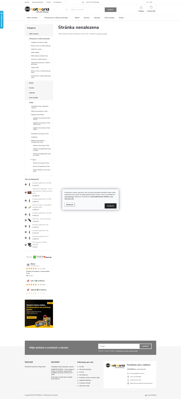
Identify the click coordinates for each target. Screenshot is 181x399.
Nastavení (69, 205)
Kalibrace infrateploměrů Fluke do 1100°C (42, 154)
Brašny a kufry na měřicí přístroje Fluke (40, 71)
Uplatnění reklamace (85, 380)
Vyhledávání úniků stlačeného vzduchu (62, 367)
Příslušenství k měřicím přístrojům (39, 39)
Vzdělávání (34, 137)
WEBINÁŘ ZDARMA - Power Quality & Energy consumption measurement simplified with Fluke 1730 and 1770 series (62, 371)
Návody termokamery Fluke (41, 163)
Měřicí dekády (35, 52)
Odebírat (145, 346)
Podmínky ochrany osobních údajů (89, 377)
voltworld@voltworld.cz (137, 373)
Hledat (111, 10)
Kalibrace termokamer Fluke (41, 145)
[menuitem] (33, 18)
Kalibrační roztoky (36, 49)
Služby (31, 102)
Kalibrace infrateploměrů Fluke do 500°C (42, 149)
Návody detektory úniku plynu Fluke (42, 170)
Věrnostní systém (84, 386)
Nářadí (31, 83)
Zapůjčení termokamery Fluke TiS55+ (41, 128)
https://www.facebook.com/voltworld (141, 383)
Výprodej (32, 93)
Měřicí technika (33, 34)
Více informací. (69, 197)
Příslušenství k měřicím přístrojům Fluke (41, 76)
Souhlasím (110, 206)
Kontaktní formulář (84, 383)
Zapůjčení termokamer (37, 115)
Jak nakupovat (57, 2)
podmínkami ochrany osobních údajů (127, 351)
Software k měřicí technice (39, 59)
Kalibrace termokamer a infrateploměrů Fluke (38, 141)
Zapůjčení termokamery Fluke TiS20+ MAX (41, 123)
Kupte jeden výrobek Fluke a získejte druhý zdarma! (61, 378)
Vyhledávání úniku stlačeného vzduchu (39, 107)
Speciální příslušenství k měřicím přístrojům (40, 63)
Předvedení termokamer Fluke (40, 134)
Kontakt (27, 2)
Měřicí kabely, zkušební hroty (39, 56)
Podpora (33, 160)
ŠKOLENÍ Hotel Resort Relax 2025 (35, 367)
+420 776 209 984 (135, 377)
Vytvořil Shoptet (151, 395)
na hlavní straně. (101, 34)
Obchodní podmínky (37, 2)
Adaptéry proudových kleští (39, 42)
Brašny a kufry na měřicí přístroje (40, 46)
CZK (151, 2)
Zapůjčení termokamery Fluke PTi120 (41, 119)
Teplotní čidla (35, 67)
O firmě (48, 2)
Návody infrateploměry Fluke (41, 166)
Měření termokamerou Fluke (39, 111)
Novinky (31, 88)
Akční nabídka (33, 98)
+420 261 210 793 (135, 380)
